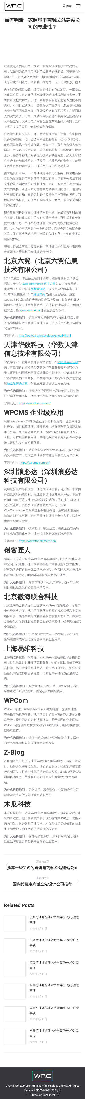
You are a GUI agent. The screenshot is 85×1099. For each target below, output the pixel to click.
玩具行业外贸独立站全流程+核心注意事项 (54, 919)
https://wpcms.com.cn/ (35, 462)
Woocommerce (33, 283)
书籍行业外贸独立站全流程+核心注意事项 (54, 942)
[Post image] (15, 923)
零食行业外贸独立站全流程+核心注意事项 (54, 1010)
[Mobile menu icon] (78, 6)
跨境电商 (39, 294)
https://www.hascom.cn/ (35, 403)
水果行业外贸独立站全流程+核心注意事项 (54, 987)
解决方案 (50, 283)
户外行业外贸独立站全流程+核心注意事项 (54, 1033)
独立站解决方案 (17, 383)
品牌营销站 (38, 289)
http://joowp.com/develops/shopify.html (45, 335)
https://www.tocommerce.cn (37, 541)
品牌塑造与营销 (67, 362)
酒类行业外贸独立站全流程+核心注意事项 (54, 965)
